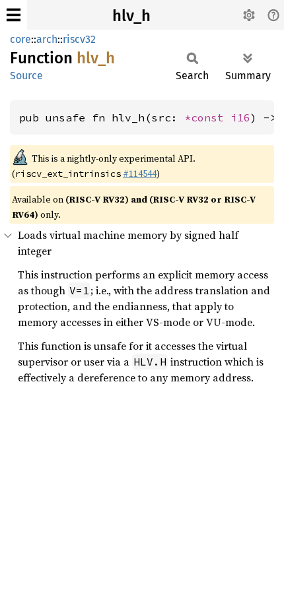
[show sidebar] (13, 15)
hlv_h (131, 16)
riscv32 (79, 39)
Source (26, 75)
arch (46, 39)
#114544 (140, 173)
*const (207, 117)
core (20, 39)
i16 (240, 117)
